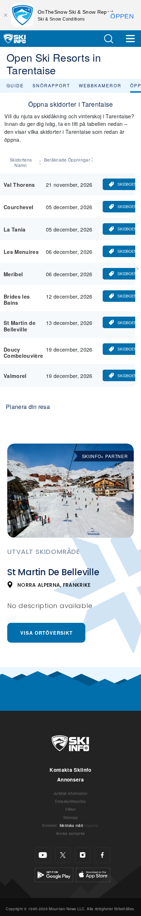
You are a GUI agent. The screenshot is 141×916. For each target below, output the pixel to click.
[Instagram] (82, 855)
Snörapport (51, 85)
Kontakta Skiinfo (70, 769)
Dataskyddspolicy (70, 801)
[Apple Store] (93, 873)
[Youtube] (43, 855)
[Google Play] (54, 873)
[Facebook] (102, 855)
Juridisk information (70, 793)
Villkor (70, 809)
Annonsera (70, 779)
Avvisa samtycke (70, 833)
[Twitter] (62, 855)
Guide (15, 85)
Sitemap (70, 817)
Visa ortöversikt (46, 632)
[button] (108, 38)
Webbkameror (100, 85)
